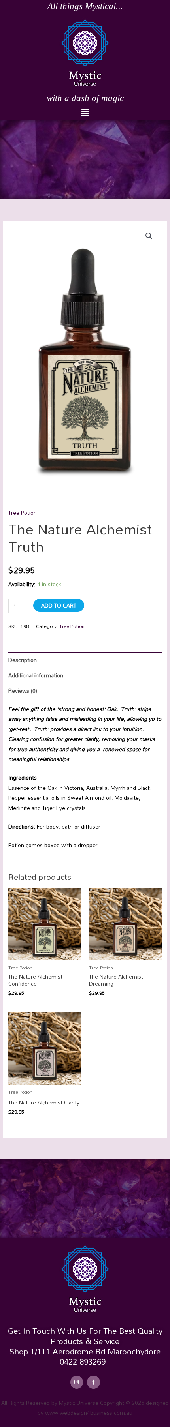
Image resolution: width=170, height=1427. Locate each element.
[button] (85, 112)
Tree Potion (22, 512)
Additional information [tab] (35, 675)
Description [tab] (22, 659)
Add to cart (58, 605)
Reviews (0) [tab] (22, 690)
